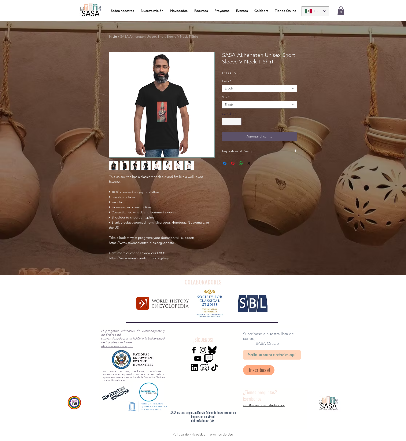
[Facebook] (193, 350)
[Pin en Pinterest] (232, 163)
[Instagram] (203, 350)
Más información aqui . (117, 346)
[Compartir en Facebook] (224, 163)
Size (225, 97)
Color (226, 81)
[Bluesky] (212, 350)
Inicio (113, 36)
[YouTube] (197, 358)
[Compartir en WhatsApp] (240, 163)
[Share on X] (248, 163)
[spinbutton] (232, 121)
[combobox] (259, 88)
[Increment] (238, 121)
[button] (340, 10)
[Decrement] (225, 121)
